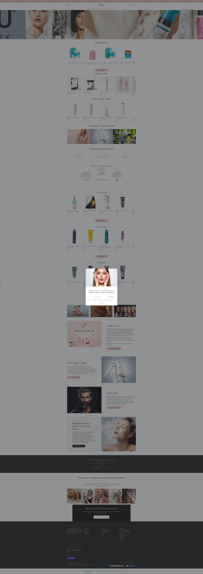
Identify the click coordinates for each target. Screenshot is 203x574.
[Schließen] (116, 270)
